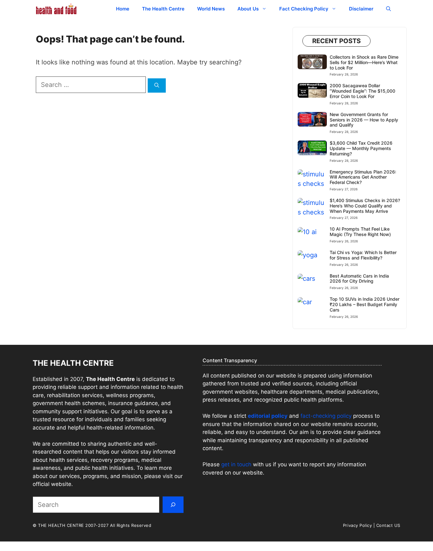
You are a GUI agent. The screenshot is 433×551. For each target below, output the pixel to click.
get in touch (236, 464)
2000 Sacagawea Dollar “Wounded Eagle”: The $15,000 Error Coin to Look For (362, 91)
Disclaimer (361, 9)
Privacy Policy (357, 525)
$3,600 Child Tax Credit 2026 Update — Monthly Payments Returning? (361, 148)
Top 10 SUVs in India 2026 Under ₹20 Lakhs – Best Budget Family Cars (364, 304)
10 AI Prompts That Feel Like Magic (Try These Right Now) (360, 231)
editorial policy (268, 416)
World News (211, 9)
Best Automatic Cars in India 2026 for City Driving (359, 278)
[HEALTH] (56, 8)
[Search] (157, 85)
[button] (388, 8)
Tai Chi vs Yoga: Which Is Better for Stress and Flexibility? (363, 255)
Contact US (388, 525)
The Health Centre (163, 9)
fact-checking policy (326, 416)
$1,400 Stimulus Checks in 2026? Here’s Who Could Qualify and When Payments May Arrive (365, 206)
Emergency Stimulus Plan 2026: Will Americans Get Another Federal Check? (363, 177)
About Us (248, 9)
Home (122, 9)
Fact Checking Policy (303, 9)
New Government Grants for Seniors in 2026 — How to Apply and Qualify (364, 120)
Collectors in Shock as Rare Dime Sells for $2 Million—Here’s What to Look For (364, 62)
